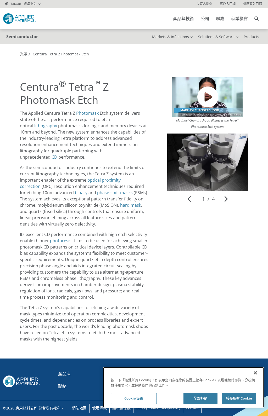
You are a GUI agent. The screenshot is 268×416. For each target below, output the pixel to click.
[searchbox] (256, 18)
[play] (207, 96)
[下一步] (226, 199)
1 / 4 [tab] (208, 198)
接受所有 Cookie (239, 398)
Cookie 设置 (133, 398)
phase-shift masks (115, 192)
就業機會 (239, 18)
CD (54, 157)
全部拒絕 (201, 398)
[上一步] (190, 199)
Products (251, 36)
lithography (45, 126)
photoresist (61, 241)
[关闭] (255, 373)
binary (81, 192)
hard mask (130, 205)
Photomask (87, 113)
